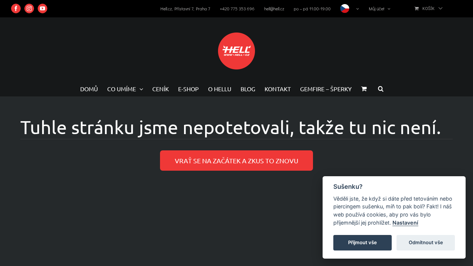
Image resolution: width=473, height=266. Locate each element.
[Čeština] (350, 8)
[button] (381, 88)
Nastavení (405, 222)
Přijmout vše (362, 242)
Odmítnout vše (426, 242)
